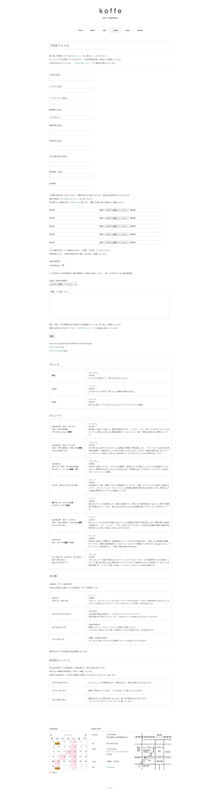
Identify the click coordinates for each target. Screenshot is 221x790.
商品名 (52, 210)
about (92, 30)
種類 (102, 210)
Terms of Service (56, 351)
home (80, 30)
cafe (104, 30)
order (115, 30)
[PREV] (51, 735)
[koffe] (110, 9)
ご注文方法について (82, 63)
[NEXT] (85, 735)
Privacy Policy (54, 347)
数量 (134, 210)
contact (140, 30)
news (127, 30)
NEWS (73, 202)
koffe (110, 788)
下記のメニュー (77, 56)
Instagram (111, 767)
